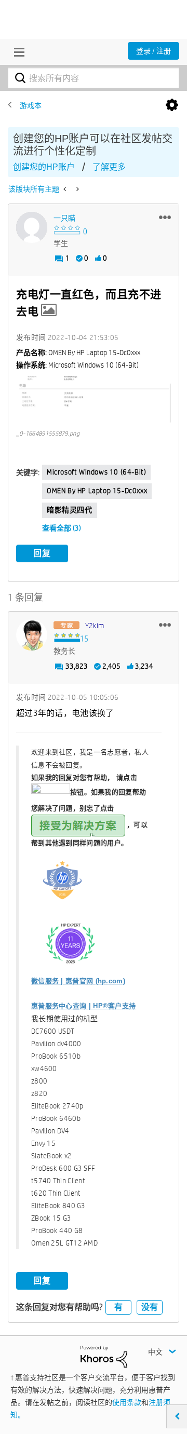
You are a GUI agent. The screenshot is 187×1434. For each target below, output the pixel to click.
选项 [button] (172, 105)
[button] (165, 217)
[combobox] (93, 77)
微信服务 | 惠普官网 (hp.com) (78, 981)
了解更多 (109, 167)
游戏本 (31, 105)
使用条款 (126, 1402)
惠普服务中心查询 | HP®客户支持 (83, 1006)
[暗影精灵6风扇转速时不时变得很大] (66, 189)
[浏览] (16, 52)
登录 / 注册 (153, 51)
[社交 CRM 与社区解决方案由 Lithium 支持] (104, 1356)
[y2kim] (31, 635)
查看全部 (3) (61, 528)
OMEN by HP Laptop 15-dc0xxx (97, 490)
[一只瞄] (31, 227)
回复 (42, 553)
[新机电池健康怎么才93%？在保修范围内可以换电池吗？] (76, 189)
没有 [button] (149, 1307)
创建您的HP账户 (44, 167)
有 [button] (118, 1307)
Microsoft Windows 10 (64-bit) (96, 472)
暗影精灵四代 (69, 510)
